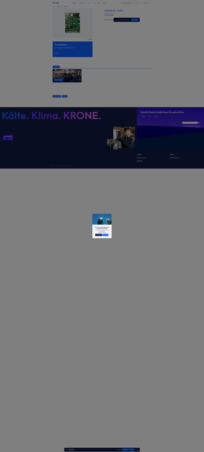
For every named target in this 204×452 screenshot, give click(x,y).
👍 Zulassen (105, 234)
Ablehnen (104, 232)
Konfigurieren (98, 234)
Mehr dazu (100, 232)
